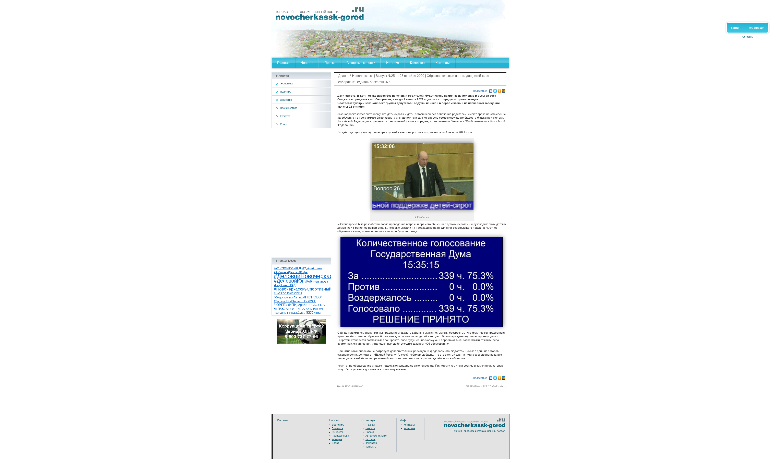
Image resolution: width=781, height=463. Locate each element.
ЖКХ (309, 312)
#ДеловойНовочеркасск (306, 276)
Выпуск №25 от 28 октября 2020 (400, 76)
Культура (285, 116)
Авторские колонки (361, 62)
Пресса (330, 62)
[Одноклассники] (499, 90)
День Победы (288, 312)
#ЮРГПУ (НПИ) (286, 305)
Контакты (443, 62)
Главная (283, 62)
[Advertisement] (301, 193)
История (392, 62)
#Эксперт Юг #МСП (303, 301)
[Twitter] (495, 90)
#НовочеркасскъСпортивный (303, 289)
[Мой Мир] (504, 90)
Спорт (283, 124)
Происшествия (288, 108)
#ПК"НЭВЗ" (312, 297)
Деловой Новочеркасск (355, 76)
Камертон (417, 62)
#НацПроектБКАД (285, 285)
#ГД (298, 268)
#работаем (306, 305)
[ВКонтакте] (491, 90)
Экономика (286, 83)
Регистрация (756, 27)
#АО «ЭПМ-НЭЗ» (284, 268)
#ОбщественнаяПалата (288, 297)
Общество (286, 99)
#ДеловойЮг (289, 281)
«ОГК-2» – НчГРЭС (295, 309)
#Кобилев (311, 281)
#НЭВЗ (324, 281)
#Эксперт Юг (282, 301)
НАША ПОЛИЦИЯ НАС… (350, 386)
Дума (301, 312)
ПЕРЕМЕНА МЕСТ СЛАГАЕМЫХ (486, 386)
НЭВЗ (317, 312)
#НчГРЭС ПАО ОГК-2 (288, 293)
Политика (285, 91)
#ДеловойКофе (297, 272)
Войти (735, 27)
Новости (307, 62)
